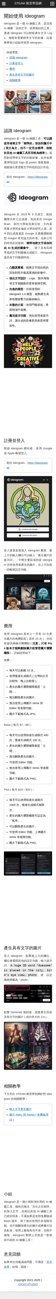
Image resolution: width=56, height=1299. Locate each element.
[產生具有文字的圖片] (44, 947)
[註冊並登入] (27, 440)
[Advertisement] (28, 403)
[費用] (15, 625)
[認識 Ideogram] (34, 130)
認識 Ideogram (18, 57)
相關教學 (15, 80)
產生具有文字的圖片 (22, 74)
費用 (12, 69)
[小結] (15, 1193)
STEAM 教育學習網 (28, 3)
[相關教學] (23, 1086)
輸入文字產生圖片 (20, 1109)
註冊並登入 (16, 63)
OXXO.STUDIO (28, 1284)
